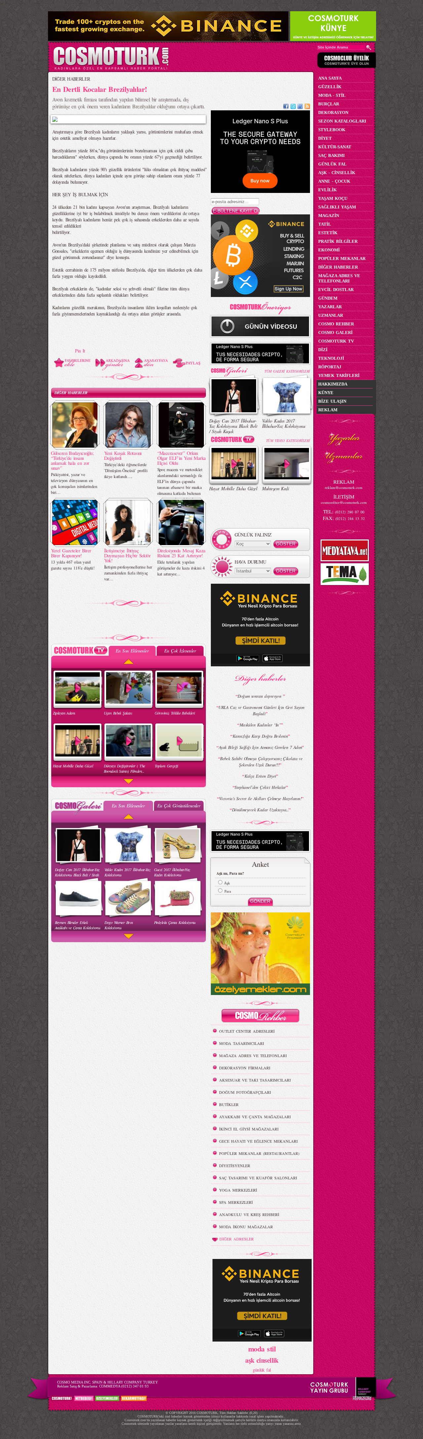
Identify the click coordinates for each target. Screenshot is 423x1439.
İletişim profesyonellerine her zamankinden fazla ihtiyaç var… (128, 573)
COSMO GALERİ (335, 332)
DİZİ (322, 349)
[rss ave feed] (307, 107)
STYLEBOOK (331, 129)
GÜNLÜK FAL (332, 164)
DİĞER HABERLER (71, 79)
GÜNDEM (327, 298)
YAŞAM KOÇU (332, 198)
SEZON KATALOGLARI (342, 121)
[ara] (368, 47)
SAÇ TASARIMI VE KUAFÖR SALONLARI (258, 1177)
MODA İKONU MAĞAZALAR (246, 1226)
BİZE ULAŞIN (332, 401)
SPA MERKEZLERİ (236, 1202)
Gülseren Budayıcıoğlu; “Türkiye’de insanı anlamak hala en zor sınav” (72, 460)
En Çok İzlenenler (180, 650)
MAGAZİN (328, 215)
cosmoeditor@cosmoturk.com (344, 502)
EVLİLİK (327, 189)
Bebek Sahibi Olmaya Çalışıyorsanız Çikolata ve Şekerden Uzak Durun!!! (261, 762)
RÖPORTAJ (329, 366)
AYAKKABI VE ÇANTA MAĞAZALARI (255, 1116)
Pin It (80, 351)
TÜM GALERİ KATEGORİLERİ (287, 371)
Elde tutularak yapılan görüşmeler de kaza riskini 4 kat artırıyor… (181, 568)
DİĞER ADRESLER (236, 1238)
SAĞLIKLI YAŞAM (337, 206)
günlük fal (262, 1370)
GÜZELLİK (329, 86)
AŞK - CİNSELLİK (336, 172)
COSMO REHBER (336, 323)
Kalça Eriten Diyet (260, 776)
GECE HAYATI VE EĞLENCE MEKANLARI (258, 1141)
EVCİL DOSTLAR (336, 289)
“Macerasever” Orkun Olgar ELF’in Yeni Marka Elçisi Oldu (181, 458)
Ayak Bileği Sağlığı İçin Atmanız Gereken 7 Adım (260, 747)
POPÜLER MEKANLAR (341, 258)
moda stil (262, 1348)
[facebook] (285, 107)
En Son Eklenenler (132, 650)
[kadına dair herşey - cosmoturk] (111, 69)
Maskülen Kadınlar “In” (260, 725)
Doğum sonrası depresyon (260, 696)
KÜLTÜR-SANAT (334, 146)
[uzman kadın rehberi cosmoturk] (260, 1016)
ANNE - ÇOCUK (334, 181)
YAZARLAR (330, 306)
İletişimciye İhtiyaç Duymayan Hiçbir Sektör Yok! (127, 555)
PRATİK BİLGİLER (338, 241)
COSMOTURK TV (336, 341)
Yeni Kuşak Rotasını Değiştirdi (123, 455)
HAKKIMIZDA (332, 384)
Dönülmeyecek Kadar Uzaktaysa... (260, 810)
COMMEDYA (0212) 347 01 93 (124, 1386)
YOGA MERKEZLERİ (238, 1190)
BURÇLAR (328, 103)
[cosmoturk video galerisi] (234, 440)
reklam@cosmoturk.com (344, 487)
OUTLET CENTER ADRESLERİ (247, 1031)
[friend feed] (300, 107)
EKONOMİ (329, 249)
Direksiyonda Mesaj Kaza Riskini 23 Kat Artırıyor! (181, 553)
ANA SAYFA (330, 78)
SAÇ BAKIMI (331, 155)
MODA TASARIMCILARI (241, 1043)
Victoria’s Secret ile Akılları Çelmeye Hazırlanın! (260, 798)
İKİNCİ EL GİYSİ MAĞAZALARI (249, 1128)
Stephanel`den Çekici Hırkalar (260, 787)
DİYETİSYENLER (234, 1165)
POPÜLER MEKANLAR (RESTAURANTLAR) (259, 1153)
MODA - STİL (332, 95)
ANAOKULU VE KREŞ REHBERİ (249, 1214)
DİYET (325, 138)
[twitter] (293, 107)
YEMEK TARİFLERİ (339, 375)
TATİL (324, 224)
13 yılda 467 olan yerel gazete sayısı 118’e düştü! (72, 565)
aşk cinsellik (262, 1360)
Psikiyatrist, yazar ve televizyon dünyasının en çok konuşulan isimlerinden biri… (74, 483)
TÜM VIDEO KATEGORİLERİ (288, 440)
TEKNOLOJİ (331, 358)
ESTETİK (327, 232)
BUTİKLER (229, 1104)
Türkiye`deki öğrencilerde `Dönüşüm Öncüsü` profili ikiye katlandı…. (126, 470)
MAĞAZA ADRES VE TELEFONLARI (253, 1055)
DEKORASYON (333, 112)
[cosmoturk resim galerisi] (234, 369)
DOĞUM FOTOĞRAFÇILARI (245, 1092)
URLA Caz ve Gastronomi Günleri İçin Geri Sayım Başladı (261, 710)
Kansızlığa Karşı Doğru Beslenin (260, 736)
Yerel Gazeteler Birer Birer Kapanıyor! (71, 553)
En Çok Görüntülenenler (178, 805)
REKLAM (327, 409)
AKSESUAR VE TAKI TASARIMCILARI (255, 1080)
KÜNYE (325, 392)
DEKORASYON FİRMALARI (244, 1067)
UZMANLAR (330, 315)
